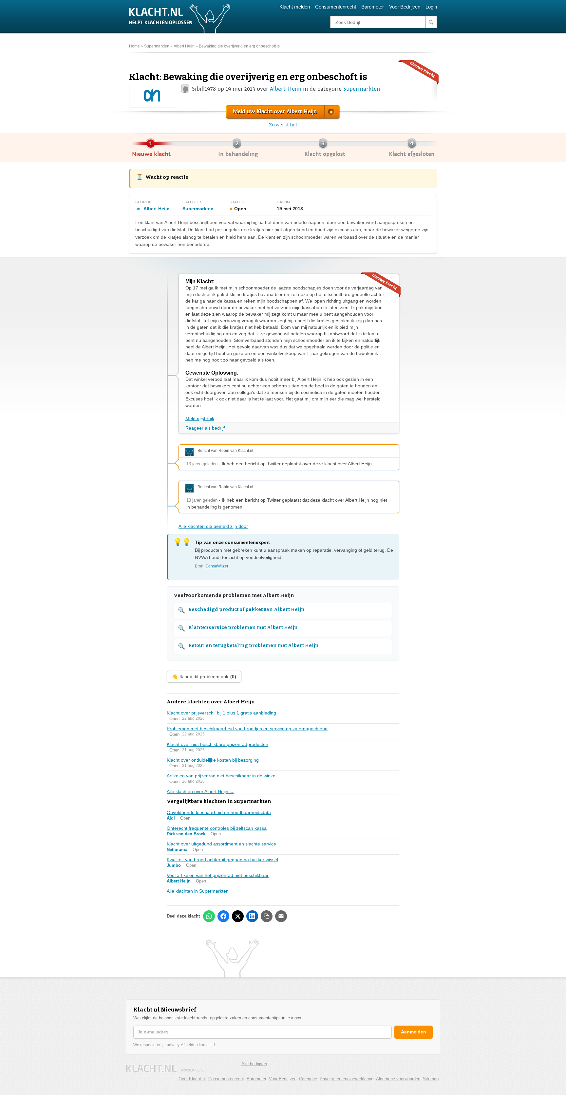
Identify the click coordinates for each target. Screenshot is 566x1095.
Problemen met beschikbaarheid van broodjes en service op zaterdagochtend (247, 728)
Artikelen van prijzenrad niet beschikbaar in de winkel (221, 775)
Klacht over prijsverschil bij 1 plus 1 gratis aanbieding (221, 712)
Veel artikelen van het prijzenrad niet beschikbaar (218, 875)
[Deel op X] (238, 916)
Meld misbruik (199, 418)
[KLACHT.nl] (180, 18)
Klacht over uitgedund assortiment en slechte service (221, 843)
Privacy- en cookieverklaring (346, 1078)
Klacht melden (294, 6)
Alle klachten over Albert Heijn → (200, 791)
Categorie (308, 1078)
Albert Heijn (184, 46)
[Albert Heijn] (152, 95)
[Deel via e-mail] (281, 916)
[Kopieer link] (267, 916)
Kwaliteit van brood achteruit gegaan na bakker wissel (222, 859)
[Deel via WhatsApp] (209, 916)
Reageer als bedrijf (205, 428)
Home (134, 46)
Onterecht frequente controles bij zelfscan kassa (217, 828)
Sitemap (431, 1078)
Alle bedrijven (254, 1063)
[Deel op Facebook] (223, 916)
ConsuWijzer (216, 566)
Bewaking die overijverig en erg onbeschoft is (239, 46)
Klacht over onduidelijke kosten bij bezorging (213, 760)
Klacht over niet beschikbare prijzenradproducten (217, 744)
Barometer (372, 6)
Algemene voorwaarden (398, 1078)
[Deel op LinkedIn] (252, 916)
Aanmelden (413, 1031)
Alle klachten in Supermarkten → (201, 891)
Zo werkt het (283, 125)
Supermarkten (156, 46)
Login (431, 6)
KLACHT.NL (151, 1069)
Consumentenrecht (335, 6)
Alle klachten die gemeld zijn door (213, 526)
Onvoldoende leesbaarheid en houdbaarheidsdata (219, 812)
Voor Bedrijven (404, 6)
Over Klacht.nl (192, 1078)
